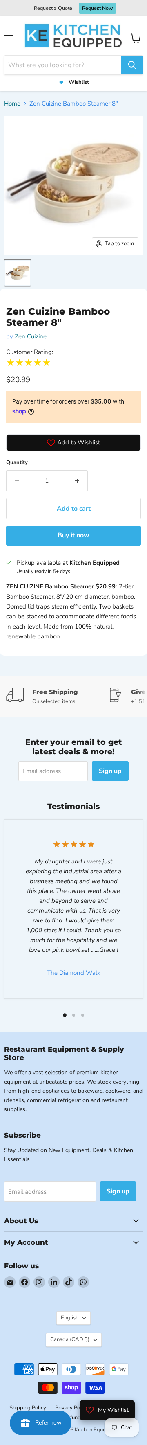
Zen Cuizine (31, 336)
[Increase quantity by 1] (77, 480)
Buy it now (73, 535)
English (69, 1317)
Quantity (17, 462)
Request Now (97, 8)
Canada (69, 1339)
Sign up (110, 770)
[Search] (132, 65)
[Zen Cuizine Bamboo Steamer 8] (17, 273)
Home (12, 103)
